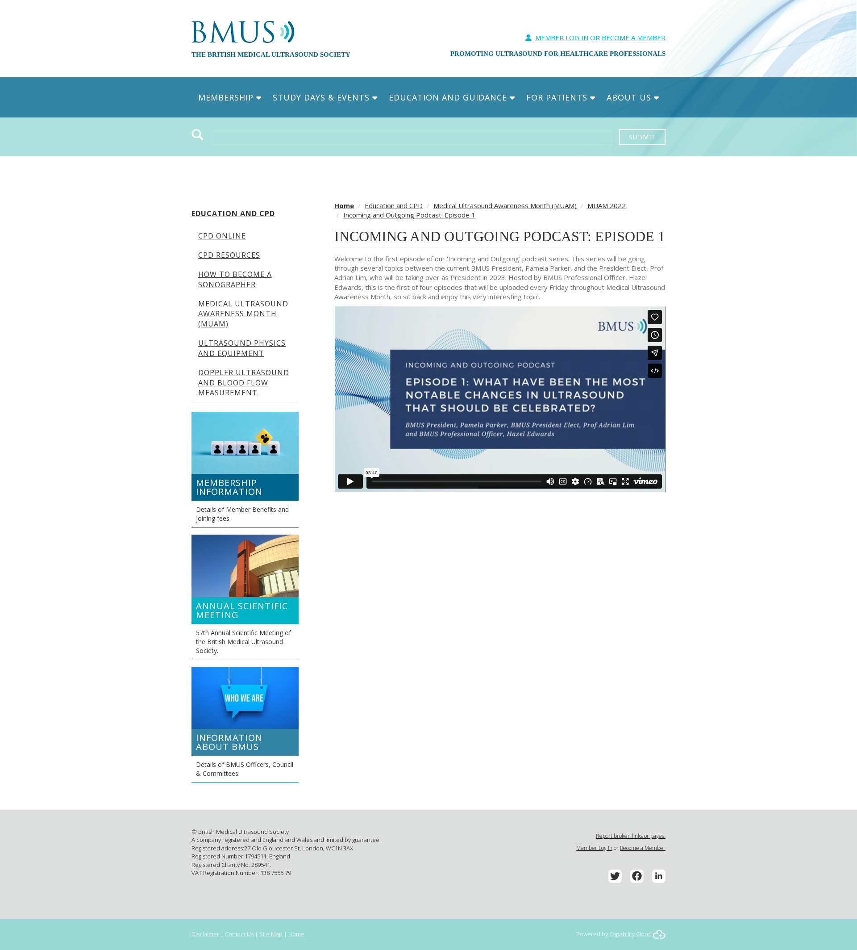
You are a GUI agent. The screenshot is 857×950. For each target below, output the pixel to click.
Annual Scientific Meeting (242, 610)
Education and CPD (233, 213)
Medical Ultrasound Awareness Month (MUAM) (243, 314)
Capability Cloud (630, 934)
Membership (227, 97)
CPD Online (222, 236)
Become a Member (643, 848)
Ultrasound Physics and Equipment (242, 348)
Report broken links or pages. (631, 836)
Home (344, 205)
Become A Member (634, 37)
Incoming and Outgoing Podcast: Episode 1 (409, 214)
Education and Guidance (449, 97)
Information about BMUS (229, 742)
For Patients (558, 97)
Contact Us (239, 934)
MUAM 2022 (606, 205)
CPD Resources (229, 255)
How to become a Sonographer (235, 279)
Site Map (271, 934)
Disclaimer (205, 934)
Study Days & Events (322, 97)
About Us (630, 97)
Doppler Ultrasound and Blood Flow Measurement (243, 383)
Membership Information (229, 487)
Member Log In (561, 37)
